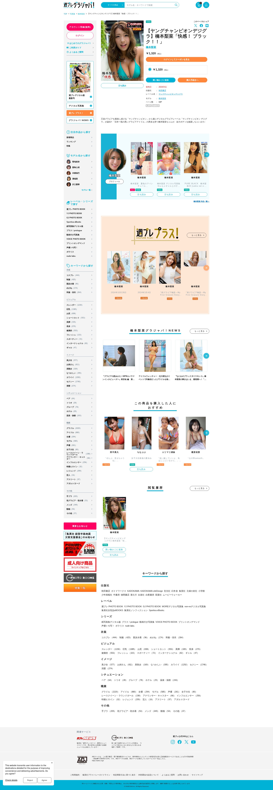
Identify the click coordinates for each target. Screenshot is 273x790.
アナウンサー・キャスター (79, 458)
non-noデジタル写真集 (195, 606)
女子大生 (73, 449)
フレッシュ (74, 335)
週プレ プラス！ (76, 113)
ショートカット (76, 318)
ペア (71, 398)
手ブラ (73, 496)
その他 (72, 513)
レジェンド (74, 471)
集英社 (182, 591)
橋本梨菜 (81, 14)
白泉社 (141, 595)
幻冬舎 (174, 591)
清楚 (72, 386)
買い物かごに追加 (161, 80)
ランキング (71, 142)
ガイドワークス (118, 591)
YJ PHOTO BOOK (74, 213)
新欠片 (134, 595)
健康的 (73, 330)
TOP (65, 14)
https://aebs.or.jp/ (98, 760)
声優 (72, 445)
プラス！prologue (74, 230)
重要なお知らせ (80, 526)
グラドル (74, 428)
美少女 (73, 360)
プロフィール (114, 181)
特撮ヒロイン (75, 467)
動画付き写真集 (73, 235)
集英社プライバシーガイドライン (96, 775)
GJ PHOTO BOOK (74, 218)
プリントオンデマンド (76, 243)
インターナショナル (78, 343)
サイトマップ (197, 775)
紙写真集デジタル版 (75, 226)
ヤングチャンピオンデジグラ (171, 94)
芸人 (71, 475)
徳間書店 (125, 595)
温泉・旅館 (74, 415)
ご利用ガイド (75, 47)
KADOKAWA (133, 591)
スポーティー (75, 339)
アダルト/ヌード (73, 483)
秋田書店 (162, 90)
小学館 (201, 591)
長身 (72, 326)
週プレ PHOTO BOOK (76, 209)
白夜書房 (150, 595)
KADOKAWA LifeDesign (151, 591)
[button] (206, 154)
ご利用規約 (74, 775)
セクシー (74, 382)
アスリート (74, 479)
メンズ (73, 505)
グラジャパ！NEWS (79, 120)
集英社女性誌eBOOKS (112, 610)
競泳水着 (73, 284)
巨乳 (72, 309)
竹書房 (116, 595)
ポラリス (70, 252)
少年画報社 (107, 595)
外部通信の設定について (148, 775)
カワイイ (74, 377)
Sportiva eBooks (74, 222)
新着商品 (70, 137)
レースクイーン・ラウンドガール (79, 454)
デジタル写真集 (76, 106)
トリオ (72, 403)
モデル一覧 (86, 190)
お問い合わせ (183, 775)
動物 (71, 509)
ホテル (72, 411)
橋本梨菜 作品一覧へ (201, 201)
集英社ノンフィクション (136, 610)
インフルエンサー (77, 462)
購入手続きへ (192, 80)
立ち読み (122, 85)
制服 (72, 279)
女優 (72, 437)
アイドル (74, 432)
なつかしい (74, 373)
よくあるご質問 (76, 52)
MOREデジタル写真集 (172, 606)
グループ (73, 407)
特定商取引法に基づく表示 (124, 775)
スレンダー (75, 305)
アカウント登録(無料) (80, 27)
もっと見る (197, 235)
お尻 (72, 313)
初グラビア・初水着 (78, 500)
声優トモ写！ (72, 247)
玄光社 (167, 591)
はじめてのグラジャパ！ (80, 43)
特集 (68, 146)
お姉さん (74, 364)
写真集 (72, 14)
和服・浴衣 (74, 292)
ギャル (72, 348)
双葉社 (158, 595)
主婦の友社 (192, 591)
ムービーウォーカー (172, 595)
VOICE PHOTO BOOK (76, 239)
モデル (73, 441)
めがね (73, 288)
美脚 (72, 322)
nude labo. (71, 256)
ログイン (80, 35)
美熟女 (73, 369)
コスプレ (74, 275)
